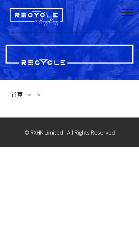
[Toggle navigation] (127, 12)
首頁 (17, 94)
